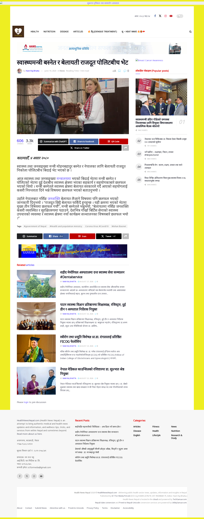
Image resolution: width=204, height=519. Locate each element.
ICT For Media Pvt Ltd (121, 496)
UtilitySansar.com (179, 502)
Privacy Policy (93, 508)
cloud (155, 499)
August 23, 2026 (86, 346)
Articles (78, 31)
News (62, 70)
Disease (64, 31)
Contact (28, 508)
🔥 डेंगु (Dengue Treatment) (102, 31)
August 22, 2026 (86, 378)
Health (35, 31)
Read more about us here (29, 433)
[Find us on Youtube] (171, 16)
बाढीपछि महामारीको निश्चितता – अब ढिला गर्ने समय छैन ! (98, 426)
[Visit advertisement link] (73, 251)
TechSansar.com (180, 499)
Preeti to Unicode (76, 508)
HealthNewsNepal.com (28, 420)
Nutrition (49, 31)
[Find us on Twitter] (160, 16)
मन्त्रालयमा (64, 178)
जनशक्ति (54, 198)
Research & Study (176, 436)
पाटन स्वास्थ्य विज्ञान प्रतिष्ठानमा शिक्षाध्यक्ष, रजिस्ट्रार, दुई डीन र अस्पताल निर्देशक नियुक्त (93, 306)
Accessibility (128, 508)
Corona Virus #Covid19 (96, 226)
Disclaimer (115, 508)
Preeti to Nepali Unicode (129, 502)
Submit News (41, 508)
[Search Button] (190, 31)
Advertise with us (57, 508)
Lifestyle (156, 435)
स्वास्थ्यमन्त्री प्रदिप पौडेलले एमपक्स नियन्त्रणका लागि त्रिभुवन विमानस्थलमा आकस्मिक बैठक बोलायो (154, 123)
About (19, 508)
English (136, 435)
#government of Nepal (35, 226)
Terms (105, 508)
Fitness (155, 426)
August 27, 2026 (86, 281)
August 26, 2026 (86, 314)
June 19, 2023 (50, 70)
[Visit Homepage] (18, 31)
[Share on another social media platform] (125, 148)
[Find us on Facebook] (155, 16)
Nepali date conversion (105, 502)
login (26, 402)
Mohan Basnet (119, 226)
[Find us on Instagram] (165, 16)
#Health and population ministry (66, 226)
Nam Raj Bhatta (32, 70)
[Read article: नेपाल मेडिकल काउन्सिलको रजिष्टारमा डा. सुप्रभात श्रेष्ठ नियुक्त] (36, 381)
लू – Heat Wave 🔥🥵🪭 (133, 31)
